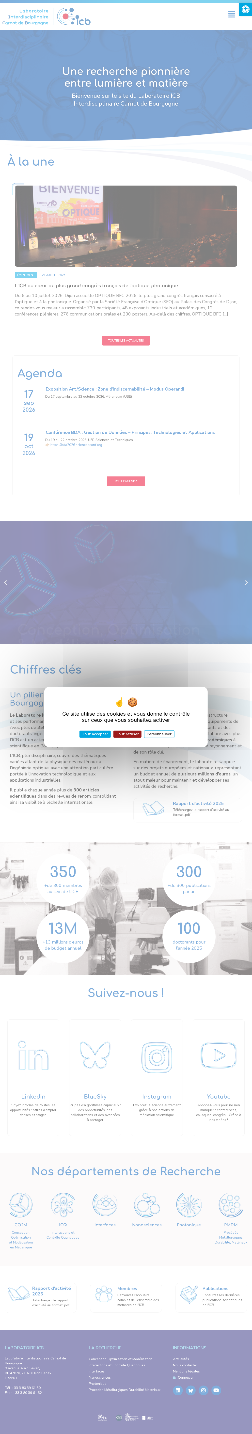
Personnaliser (159, 734)
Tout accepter (95, 734)
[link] (245, 9)
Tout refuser (127, 734)
